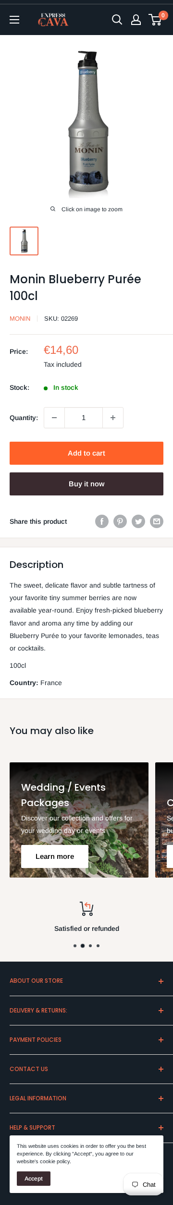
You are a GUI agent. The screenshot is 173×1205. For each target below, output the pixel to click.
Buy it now (86, 484)
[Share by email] (156, 521)
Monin (20, 318)
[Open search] (117, 19)
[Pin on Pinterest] (120, 521)
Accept (34, 1178)
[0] (155, 19)
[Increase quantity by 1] (113, 418)
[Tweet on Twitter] (138, 521)
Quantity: (24, 418)
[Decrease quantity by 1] (54, 418)
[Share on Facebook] (102, 521)
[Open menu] (14, 20)
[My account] (136, 19)
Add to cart (86, 453)
